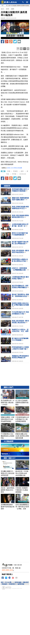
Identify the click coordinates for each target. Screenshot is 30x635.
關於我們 (26, 582)
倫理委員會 (21, 584)
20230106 (22, 174)
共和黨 (14, 174)
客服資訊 (4, 584)
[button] (15, 29)
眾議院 (15, 171)
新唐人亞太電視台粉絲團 (14, 168)
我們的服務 (18, 582)
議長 (22, 171)
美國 (8, 171)
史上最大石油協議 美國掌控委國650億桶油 (12, 5)
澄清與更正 (12, 584)
